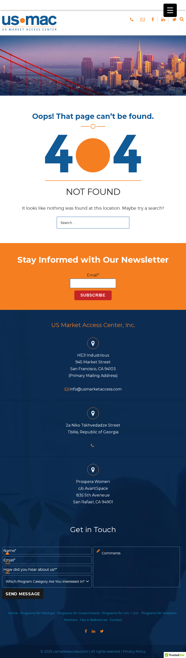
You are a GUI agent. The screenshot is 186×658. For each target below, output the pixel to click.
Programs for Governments (78, 613)
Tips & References (93, 620)
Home (13, 613)
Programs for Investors (159, 613)
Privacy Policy (134, 651)
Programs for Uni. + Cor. (120, 613)
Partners (71, 620)
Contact (116, 620)
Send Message (23, 594)
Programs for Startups (37, 613)
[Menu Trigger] (170, 10)
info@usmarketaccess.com (96, 389)
